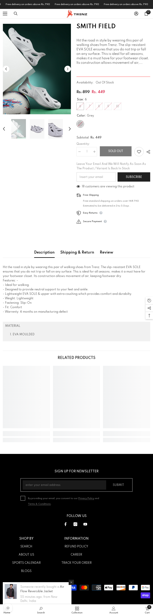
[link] (26, 433)
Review (106, 252)
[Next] (67, 69)
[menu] (5, 13)
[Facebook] (65, 524)
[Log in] (136, 13)
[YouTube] (85, 524)
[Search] (15, 13)
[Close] (71, 582)
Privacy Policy (86, 498)
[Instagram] (75, 524)
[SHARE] (147, 151)
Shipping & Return (77, 252)
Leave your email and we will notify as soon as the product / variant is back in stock (111, 166)
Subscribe (134, 177)
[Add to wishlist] (139, 151)
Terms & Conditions (39, 504)
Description (44, 252)
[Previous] (6, 69)
